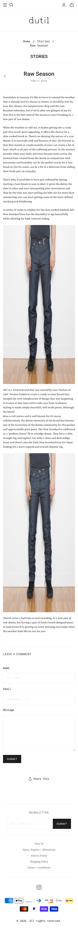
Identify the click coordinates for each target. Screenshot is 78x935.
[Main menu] (5, 5)
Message (8, 710)
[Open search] (11, 5)
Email (7, 689)
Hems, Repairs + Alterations (39, 849)
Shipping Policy (39, 861)
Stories (43, 41)
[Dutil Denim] (39, 20)
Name (6, 668)
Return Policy (39, 855)
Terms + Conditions (39, 867)
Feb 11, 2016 (39, 81)
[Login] (64, 5)
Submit (62, 823)
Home (26, 41)
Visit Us (39, 843)
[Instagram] (39, 887)
